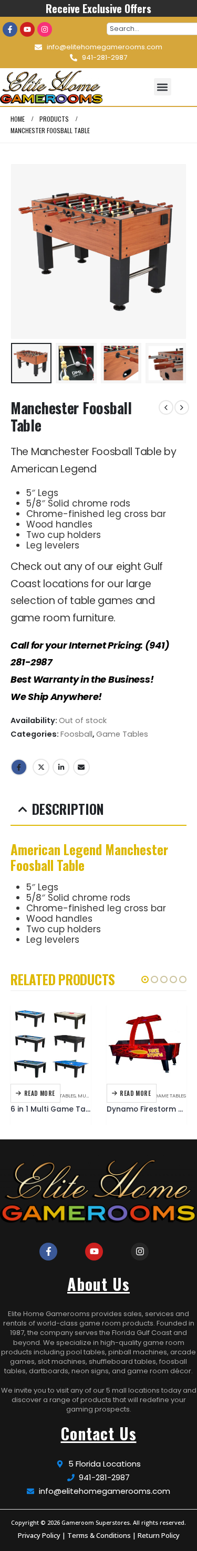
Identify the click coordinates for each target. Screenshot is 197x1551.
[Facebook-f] (10, 29)
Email (81, 767)
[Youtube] (27, 29)
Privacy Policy (39, 1535)
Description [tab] (68, 808)
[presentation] (24, 251)
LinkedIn (61, 767)
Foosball (76, 734)
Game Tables (122, 734)
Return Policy (159, 1535)
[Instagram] (44, 29)
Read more (39, 1093)
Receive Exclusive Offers (98, 8)
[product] (51, 1044)
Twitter (41, 767)
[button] (162, 86)
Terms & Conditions (99, 1535)
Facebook (19, 767)
